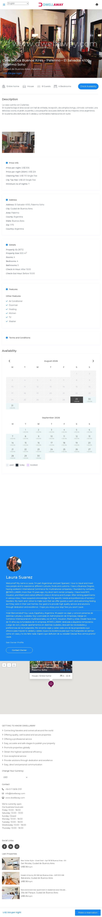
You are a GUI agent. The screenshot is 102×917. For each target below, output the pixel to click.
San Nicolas (26, 863)
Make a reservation (87, 912)
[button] (51, 684)
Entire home (13, 86)
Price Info (13, 163)
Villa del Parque (28, 892)
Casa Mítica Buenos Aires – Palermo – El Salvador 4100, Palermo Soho (46, 667)
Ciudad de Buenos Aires (16, 69)
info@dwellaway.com (15, 793)
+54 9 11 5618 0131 (13, 789)
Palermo (36, 69)
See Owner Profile (15, 642)
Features (13, 289)
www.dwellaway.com (15, 798)
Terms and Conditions (19, 338)
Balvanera (25, 878)
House (30, 86)
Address (13, 200)
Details (12, 245)
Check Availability (88, 86)
